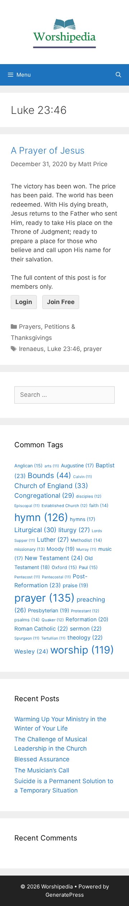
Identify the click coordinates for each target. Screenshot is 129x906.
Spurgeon (26, 638)
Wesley (31, 651)
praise (75, 585)
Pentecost (27, 577)
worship (82, 650)
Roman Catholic (41, 628)
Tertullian (53, 638)
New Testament (54, 558)
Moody (61, 549)
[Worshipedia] (64, 31)
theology (85, 637)
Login (23, 301)
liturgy (74, 530)
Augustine (77, 465)
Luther (53, 539)
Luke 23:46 (63, 348)
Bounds (49, 475)
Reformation (87, 619)
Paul (88, 567)
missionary (29, 549)
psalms (27, 619)
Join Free (61, 301)
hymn (41, 517)
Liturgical (35, 530)
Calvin (82, 476)
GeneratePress (65, 894)
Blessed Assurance (42, 759)
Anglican (28, 465)
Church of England (51, 486)
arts (51, 466)
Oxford (64, 567)
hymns (82, 519)
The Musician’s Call (41, 770)
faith (99, 505)
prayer (92, 348)
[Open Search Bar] (118, 75)
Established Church (64, 505)
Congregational (44, 495)
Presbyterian (48, 610)
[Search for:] (64, 394)
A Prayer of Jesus (48, 150)
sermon (86, 628)
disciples (88, 496)
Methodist (86, 540)
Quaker (53, 619)
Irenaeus (31, 348)
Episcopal (27, 505)
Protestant (85, 610)
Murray (86, 549)
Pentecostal (56, 577)
